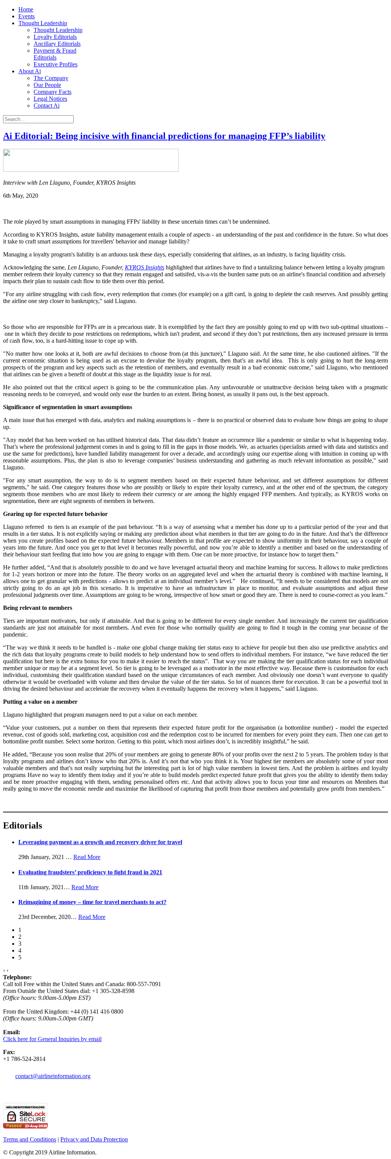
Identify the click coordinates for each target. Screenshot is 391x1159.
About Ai (29, 71)
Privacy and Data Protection (94, 1139)
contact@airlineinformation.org (52, 1076)
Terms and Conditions (29, 1139)
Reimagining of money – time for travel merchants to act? (92, 902)
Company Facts (52, 92)
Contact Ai (47, 105)
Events (26, 16)
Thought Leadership (42, 23)
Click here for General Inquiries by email (52, 1039)
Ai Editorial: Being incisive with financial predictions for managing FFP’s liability (164, 136)
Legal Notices (50, 98)
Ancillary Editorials (57, 43)
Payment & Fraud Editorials (55, 54)
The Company (51, 78)
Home (25, 9)
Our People (47, 85)
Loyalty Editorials (55, 37)
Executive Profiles (56, 64)
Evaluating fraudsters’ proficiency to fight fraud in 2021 (90, 872)
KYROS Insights (144, 267)
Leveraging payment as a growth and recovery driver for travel (100, 842)
